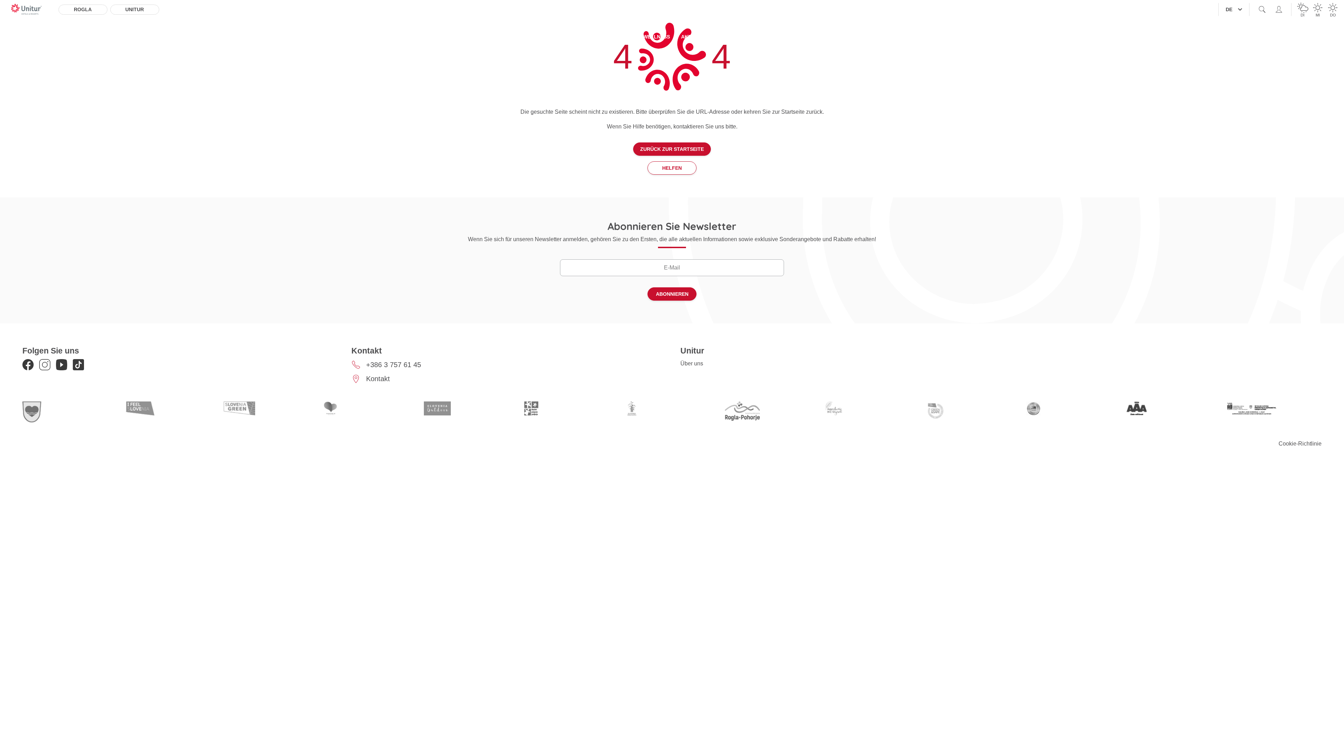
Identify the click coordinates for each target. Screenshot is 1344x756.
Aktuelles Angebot (546, 37)
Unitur (134, 9)
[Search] (1262, 9)
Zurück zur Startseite (672, 149)
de (1229, 9)
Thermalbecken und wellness (627, 37)
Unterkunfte (489, 37)
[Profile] (1279, 9)
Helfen (672, 168)
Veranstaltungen (837, 37)
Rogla (83, 9)
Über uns (691, 363)
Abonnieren (672, 294)
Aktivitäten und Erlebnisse (719, 37)
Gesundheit (785, 37)
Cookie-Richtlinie (1300, 444)
